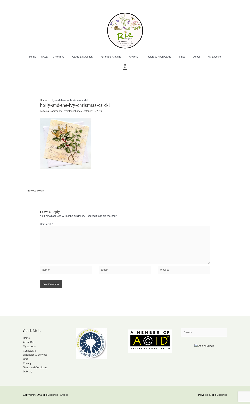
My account (214, 56)
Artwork (133, 56)
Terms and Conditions (35, 367)
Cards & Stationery (82, 56)
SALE (44, 56)
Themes (180, 56)
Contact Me (29, 350)
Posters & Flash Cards (158, 56)
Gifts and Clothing (111, 56)
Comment (46, 224)
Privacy (27, 363)
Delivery (27, 371)
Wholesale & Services (35, 354)
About (196, 56)
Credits (64, 394)
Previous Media (33, 190)
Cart (25, 358)
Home (32, 56)
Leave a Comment (50, 110)
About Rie (28, 342)
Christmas (58, 56)
